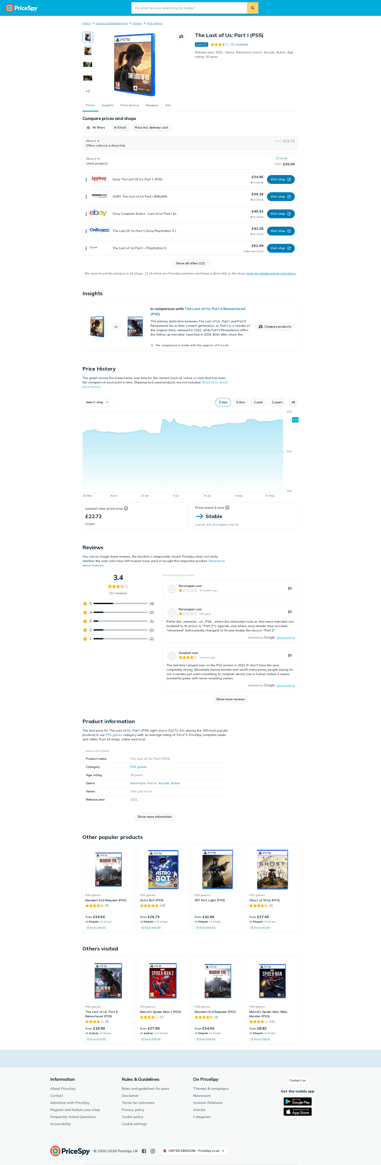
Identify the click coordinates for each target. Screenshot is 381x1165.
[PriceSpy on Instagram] (152, 1150)
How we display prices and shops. (271, 273)
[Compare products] (181, 36)
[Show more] (86, 179)
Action (175, 783)
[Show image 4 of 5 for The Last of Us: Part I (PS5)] (87, 78)
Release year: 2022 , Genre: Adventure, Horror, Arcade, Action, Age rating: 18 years (244, 54)
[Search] (252, 8)
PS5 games (154, 23)
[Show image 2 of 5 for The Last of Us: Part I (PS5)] (87, 50)
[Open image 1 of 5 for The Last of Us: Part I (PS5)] (134, 65)
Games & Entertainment (111, 23)
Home (86, 23)
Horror (152, 783)
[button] (88, 91)
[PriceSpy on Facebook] (144, 1150)
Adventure (138, 783)
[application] (190, 454)
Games (137, 23)
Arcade (164, 783)
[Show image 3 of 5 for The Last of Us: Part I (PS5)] (87, 64)
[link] (190, 326)
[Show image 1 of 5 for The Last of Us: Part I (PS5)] (87, 37)
